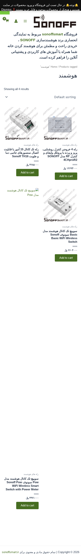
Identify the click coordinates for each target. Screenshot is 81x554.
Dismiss (6, 9)
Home (54, 66)
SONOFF (27, 40)
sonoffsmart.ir (10, 552)
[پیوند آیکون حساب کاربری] (16, 21)
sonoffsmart (52, 34)
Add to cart (66, 176)
